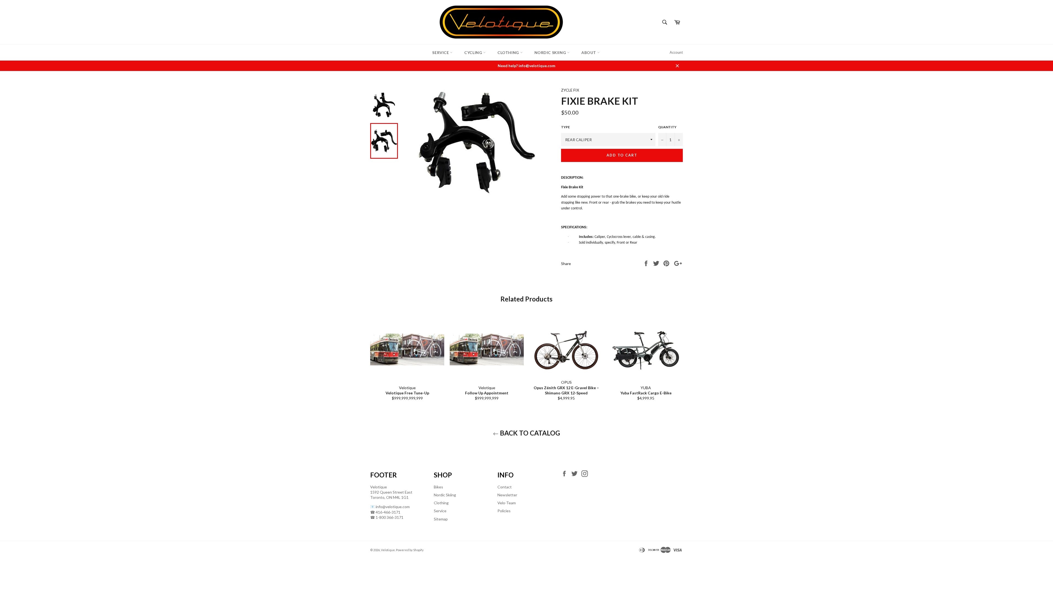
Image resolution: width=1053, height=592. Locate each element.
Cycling (473, 52)
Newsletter (507, 495)
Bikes (438, 487)
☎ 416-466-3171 (385, 512)
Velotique (388, 550)
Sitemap (441, 519)
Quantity (667, 127)
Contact (504, 487)
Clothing (508, 52)
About (589, 52)
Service (441, 52)
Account (676, 52)
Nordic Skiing (550, 52)
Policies (504, 510)
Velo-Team (506, 502)
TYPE (565, 127)
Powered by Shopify (410, 550)
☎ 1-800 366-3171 (386, 517)
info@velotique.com (393, 506)
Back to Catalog (529, 433)
